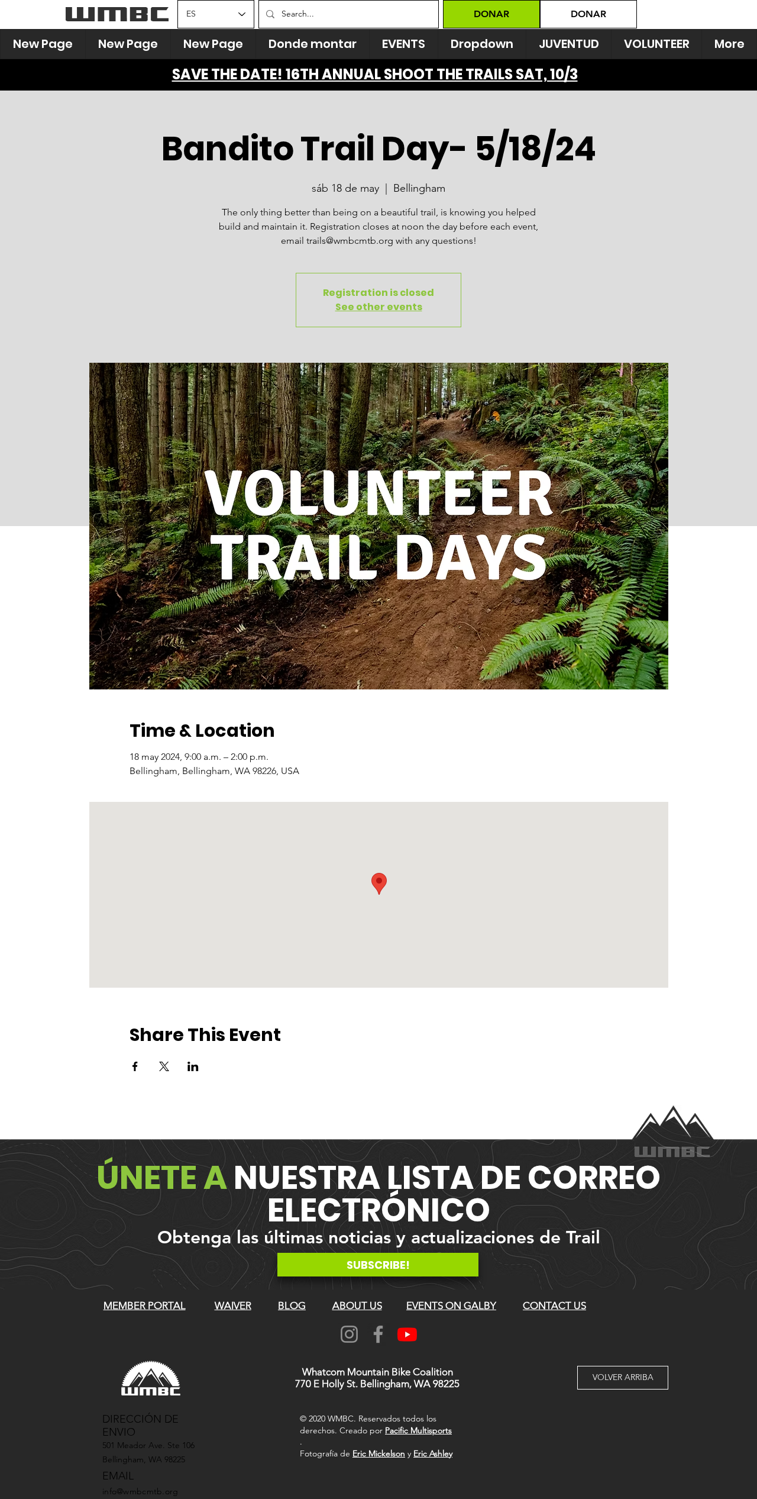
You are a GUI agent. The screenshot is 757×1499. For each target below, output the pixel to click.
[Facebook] (378, 1334)
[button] (482, 44)
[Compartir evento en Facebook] (135, 1066)
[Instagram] (349, 1334)
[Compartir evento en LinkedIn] (193, 1066)
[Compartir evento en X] (164, 1066)
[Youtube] (407, 1334)
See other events (378, 307)
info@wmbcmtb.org (140, 1491)
